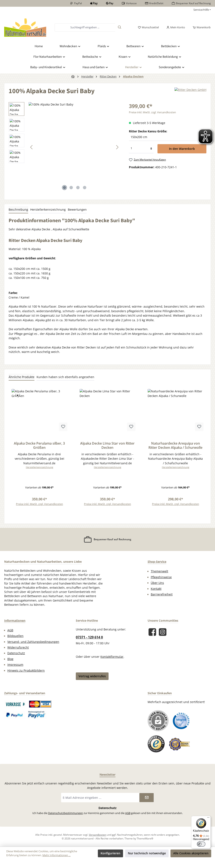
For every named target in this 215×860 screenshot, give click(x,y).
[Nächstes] (117, 147)
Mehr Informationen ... (56, 855)
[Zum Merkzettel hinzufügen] (63, 427)
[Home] (73, 76)
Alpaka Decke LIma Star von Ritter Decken (107, 445)
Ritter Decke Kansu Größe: (148, 131)
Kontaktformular (111, 657)
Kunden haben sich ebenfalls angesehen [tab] (65, 377)
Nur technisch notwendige (147, 853)
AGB (10, 630)
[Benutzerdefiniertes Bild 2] (40, 704)
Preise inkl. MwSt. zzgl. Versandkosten (152, 112)
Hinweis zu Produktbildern (26, 670)
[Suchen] (120, 27)
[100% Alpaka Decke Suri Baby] (74, 147)
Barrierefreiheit (162, 594)
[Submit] (146, 797)
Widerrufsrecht (18, 647)
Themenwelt (159, 571)
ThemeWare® (145, 838)
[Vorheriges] (32, 147)
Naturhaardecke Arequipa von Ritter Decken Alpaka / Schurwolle (175, 445)
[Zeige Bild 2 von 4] (71, 187)
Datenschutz (16, 653)
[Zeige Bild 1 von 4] (64, 187)
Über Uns (157, 583)
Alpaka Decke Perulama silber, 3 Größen (39, 445)
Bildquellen (15, 636)
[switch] (201, 844)
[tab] (18, 209)
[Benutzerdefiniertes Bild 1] (15, 704)
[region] (64, 147)
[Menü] (208, 818)
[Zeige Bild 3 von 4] (78, 187)
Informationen (14, 620)
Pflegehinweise (161, 577)
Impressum (15, 665)
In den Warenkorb (182, 149)
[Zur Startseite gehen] (25, 27)
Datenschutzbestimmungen (65, 813)
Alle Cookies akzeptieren (190, 853)
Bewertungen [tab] (77, 209)
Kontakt (156, 589)
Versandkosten (97, 834)
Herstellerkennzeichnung (39, 467)
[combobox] (85, 27)
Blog (10, 659)
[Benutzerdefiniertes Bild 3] (14, 714)
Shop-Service (157, 562)
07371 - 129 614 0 (89, 637)
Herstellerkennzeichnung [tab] (48, 209)
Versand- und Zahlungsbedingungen (33, 642)
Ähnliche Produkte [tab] (21, 377)
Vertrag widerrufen (92, 676)
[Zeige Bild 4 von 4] (84, 187)
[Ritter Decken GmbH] (190, 92)
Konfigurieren (110, 853)
